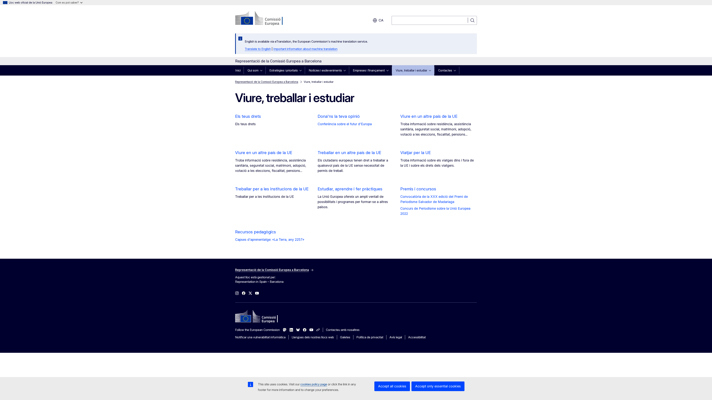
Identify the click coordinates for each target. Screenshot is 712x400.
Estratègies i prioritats (283, 70)
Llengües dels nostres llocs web (313, 337)
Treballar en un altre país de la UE (349, 152)
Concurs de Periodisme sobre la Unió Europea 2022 (435, 211)
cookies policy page (313, 384)
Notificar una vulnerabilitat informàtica (260, 337)
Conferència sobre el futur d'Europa (345, 124)
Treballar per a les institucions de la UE (272, 188)
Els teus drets (248, 116)
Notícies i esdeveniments (325, 70)
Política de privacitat (369, 337)
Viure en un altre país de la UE (428, 116)
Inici (238, 70)
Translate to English (258, 49)
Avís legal (395, 337)
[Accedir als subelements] (262, 70)
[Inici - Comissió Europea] (265, 18)
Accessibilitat (417, 337)
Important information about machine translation (305, 49)
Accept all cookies (392, 386)
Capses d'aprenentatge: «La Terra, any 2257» (269, 239)
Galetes (345, 337)
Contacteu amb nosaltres (343, 330)
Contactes (445, 70)
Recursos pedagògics (255, 231)
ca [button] (381, 20)
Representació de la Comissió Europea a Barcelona (266, 81)
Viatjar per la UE (415, 152)
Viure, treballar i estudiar (411, 70)
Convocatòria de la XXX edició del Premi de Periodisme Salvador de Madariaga (434, 199)
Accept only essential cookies (438, 386)
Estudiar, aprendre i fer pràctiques (350, 188)
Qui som (253, 70)
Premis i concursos (418, 188)
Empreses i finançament (369, 70)
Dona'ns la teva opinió (339, 116)
